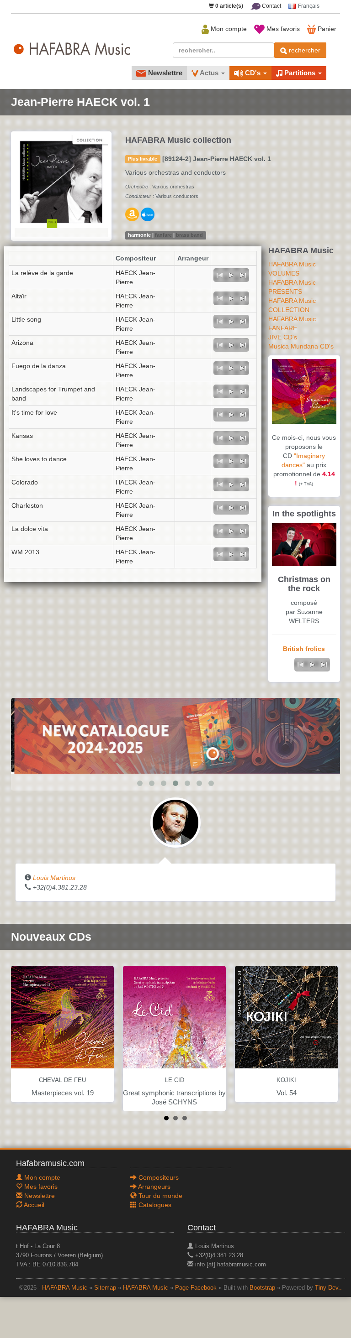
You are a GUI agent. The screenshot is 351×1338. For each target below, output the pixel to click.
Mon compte (228, 28)
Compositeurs (158, 1177)
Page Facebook (196, 1288)
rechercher (303, 50)
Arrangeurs (153, 1186)
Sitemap (105, 1288)
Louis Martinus (54, 877)
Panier (326, 28)
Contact (271, 6)
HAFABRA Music (64, 1288)
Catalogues (154, 1204)
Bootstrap (262, 1288)
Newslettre (164, 73)
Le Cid (174, 1080)
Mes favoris (282, 28)
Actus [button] (209, 73)
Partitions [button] (299, 73)
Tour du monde (159, 1195)
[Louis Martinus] (175, 821)
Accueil (33, 1204)
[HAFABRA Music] (175, 735)
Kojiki (286, 1080)
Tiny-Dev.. (328, 1288)
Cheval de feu (62, 1080)
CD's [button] (252, 73)
